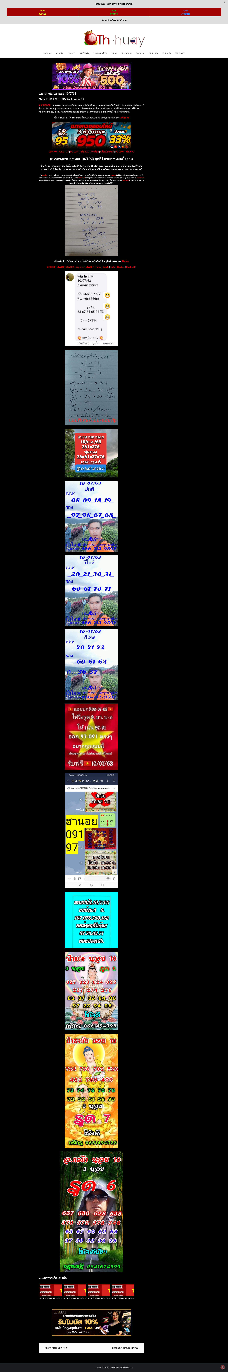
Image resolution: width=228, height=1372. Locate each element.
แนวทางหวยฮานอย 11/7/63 (126, 1348)
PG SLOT (74, 152)
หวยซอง (71, 53)
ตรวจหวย (180, 53)
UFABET (51, 267)
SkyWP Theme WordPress (121, 1368)
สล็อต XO (84, 152)
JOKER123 (63, 152)
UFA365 (60, 267)
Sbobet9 (130, 267)
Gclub (106, 267)
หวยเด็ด (59, 53)
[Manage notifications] (222, 1367)
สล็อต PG (130, 152)
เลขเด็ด (44, 175)
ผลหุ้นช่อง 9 (140, 178)
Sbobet (121, 267)
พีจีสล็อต (95, 152)
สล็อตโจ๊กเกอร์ (107, 152)
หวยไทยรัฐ (84, 53)
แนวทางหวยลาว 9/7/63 (54, 1348)
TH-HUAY (62, 99)
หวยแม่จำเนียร (100, 53)
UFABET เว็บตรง (93, 267)
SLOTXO (53, 152)
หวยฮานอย (127, 53)
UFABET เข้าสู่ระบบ (75, 267)
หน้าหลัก (48, 53)
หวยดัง (114, 53)
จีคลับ (112, 267)
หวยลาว (140, 53)
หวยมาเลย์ (153, 53)
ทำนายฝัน (166, 53)
